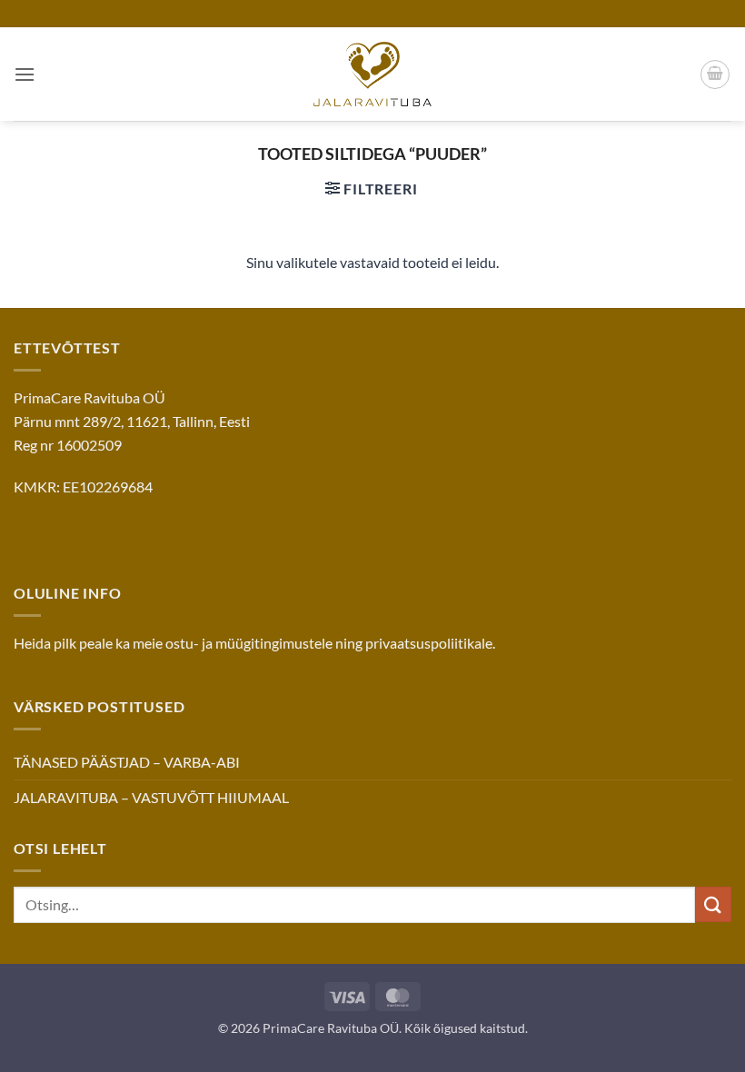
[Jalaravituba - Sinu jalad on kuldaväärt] (372, 74)
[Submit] (713, 904)
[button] (24, 74)
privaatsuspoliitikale (428, 642)
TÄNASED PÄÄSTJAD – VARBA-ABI (127, 761)
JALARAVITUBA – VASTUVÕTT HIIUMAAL (151, 797)
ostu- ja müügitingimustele (249, 642)
